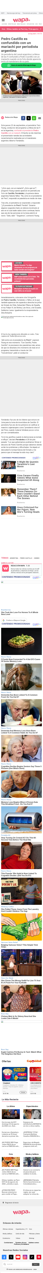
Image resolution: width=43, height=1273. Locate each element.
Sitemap (31, 1238)
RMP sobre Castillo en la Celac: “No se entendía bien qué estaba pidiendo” (26, 279)
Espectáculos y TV (22, 1229)
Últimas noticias (8, 1229)
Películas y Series (34, 1234)
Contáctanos (8, 1242)
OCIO (36, 24)
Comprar (23, 1092)
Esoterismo (6, 1238)
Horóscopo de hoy (13, 13)
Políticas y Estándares (21, 1244)
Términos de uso (20, 1242)
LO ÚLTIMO (4, 24)
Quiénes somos (34, 1242)
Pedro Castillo (26, 558)
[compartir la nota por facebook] (23, 118)
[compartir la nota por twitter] (28, 118)
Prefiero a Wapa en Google (15, 620)
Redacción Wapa (11, 117)
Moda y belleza (7, 1234)
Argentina (14, 558)
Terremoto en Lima (29, 13)
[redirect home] (21, 22)
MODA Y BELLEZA (21, 24)
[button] (40, 29)
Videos (18, 1238)
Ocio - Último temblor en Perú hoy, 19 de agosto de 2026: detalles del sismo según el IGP (20, 29)
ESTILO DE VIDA (30, 24)
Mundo (36, 558)
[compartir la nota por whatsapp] (34, 118)
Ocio (30, 1229)
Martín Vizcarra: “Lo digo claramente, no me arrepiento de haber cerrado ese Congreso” (25, 267)
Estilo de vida (20, 1234)
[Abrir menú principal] (3, 20)
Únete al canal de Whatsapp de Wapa (23, 65)
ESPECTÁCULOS (12, 24)
